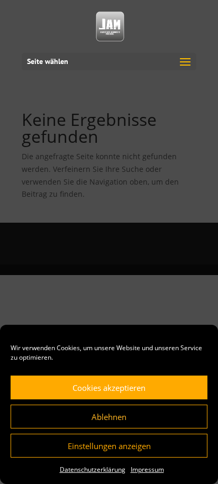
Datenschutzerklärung (92, 469)
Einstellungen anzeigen (109, 446)
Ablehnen (109, 417)
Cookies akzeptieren (109, 387)
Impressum (147, 469)
